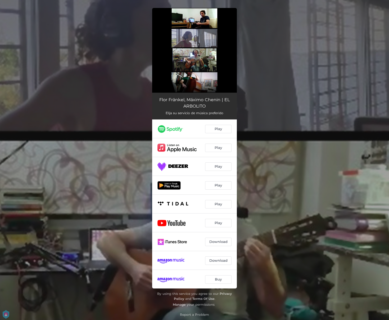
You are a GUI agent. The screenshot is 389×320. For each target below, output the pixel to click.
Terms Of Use (203, 299)
